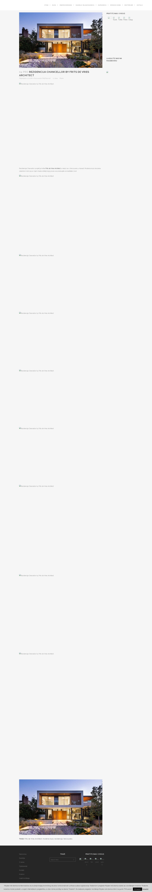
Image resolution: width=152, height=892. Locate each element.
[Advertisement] (122, 39)
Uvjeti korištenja (24, 878)
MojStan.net (46, 78)
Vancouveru (67, 839)
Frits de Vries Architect (53, 168)
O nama (21, 862)
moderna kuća (48, 839)
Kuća (36, 78)
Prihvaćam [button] (137, 889)
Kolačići (21, 874)
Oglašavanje (23, 866)
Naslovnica (22, 854)
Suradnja (22, 858)
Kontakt (21, 870)
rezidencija (58, 839)
